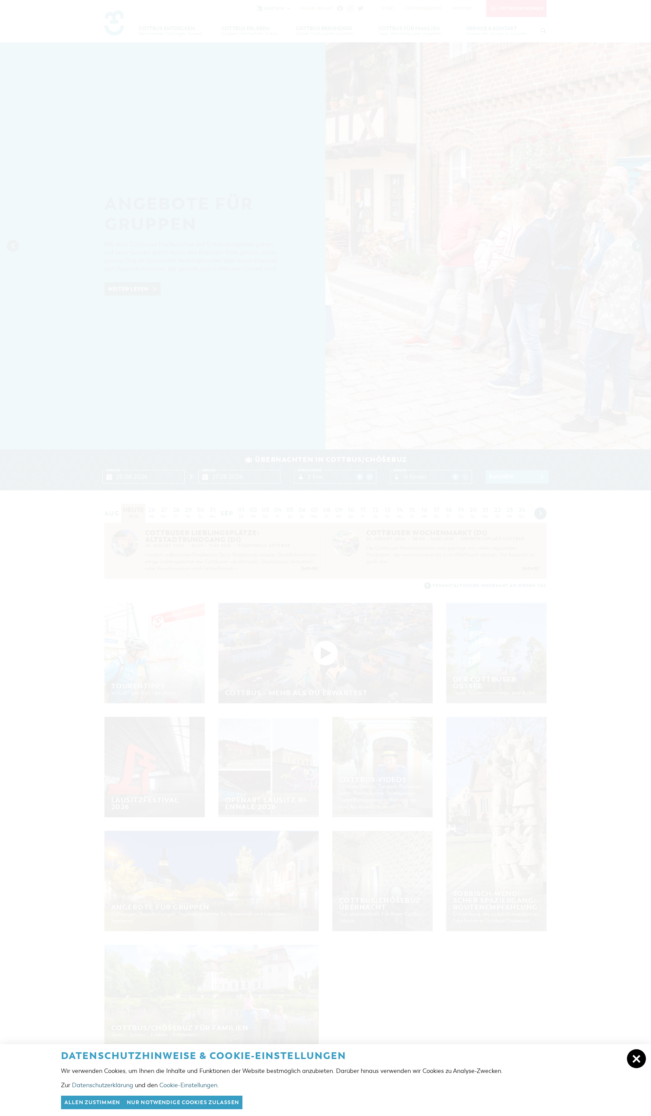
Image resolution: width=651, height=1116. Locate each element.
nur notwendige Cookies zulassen (183, 1102)
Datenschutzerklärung (102, 1085)
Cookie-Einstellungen (188, 1085)
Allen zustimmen (92, 1102)
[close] (636, 1058)
